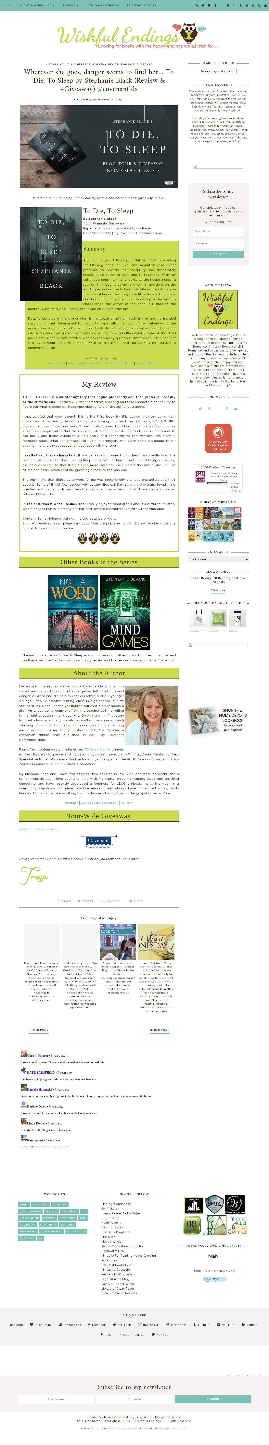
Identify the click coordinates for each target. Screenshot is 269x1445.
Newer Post (39, 1030)
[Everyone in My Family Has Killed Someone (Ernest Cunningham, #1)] (237, 517)
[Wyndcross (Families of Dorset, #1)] (222, 529)
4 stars (52, 64)
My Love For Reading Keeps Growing (128, 1255)
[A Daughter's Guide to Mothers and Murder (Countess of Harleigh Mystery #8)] (191, 541)
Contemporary (30, 1211)
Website (72, 803)
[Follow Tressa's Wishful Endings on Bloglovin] (214, 1281)
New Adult (67, 1218)
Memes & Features (101, 5)
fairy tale (27, 1238)
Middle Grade (29, 1218)
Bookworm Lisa (112, 1250)
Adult (64, 64)
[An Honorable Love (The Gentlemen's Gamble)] (222, 517)
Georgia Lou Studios (173, 1428)
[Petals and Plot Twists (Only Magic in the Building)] (214, 541)
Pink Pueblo (144, 1417)
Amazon (74, 363)
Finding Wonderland (116, 1204)
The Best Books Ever (116, 1265)
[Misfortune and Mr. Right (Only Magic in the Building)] (207, 541)
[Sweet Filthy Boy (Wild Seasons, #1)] (199, 517)
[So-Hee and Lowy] (199, 538)
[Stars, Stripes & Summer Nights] (214, 517)
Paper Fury (109, 1260)
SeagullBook (147, 363)
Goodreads (56, 363)
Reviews (69, 5)
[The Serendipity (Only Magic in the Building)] (222, 541)
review (113, 64)
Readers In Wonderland (118, 1274)
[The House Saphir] (191, 529)
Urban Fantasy (51, 1231)
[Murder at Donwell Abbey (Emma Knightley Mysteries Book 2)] (199, 529)
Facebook (110, 803)
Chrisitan (60, 1205)
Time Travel (28, 1231)
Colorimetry (110, 1218)
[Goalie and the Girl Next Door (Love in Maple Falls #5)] (207, 529)
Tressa (213, 472)
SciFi (83, 1218)
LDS (84, 1211)
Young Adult (76, 1231)
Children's (40, 1205)
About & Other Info (36, 5)
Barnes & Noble (96, 363)
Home (8, 5)
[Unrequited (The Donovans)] (214, 529)
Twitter (127, 803)
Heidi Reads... (111, 1222)
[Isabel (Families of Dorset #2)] (230, 529)
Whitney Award (97, 749)
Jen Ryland (109, 1208)
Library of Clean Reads (118, 1288)
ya (40, 1238)
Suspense (144, 64)
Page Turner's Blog (115, 1279)
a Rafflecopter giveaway (38, 829)
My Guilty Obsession (116, 1269)
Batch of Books (112, 1227)
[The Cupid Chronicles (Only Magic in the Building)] (230, 541)
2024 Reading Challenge (218, 467)
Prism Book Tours (142, 5)
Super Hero (48, 1225)
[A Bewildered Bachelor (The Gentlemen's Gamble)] (230, 517)
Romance (128, 64)
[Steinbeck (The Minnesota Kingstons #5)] (237, 529)
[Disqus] (99, 1098)
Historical (69, 1211)
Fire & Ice (108, 1236)
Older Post (160, 1030)
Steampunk (28, 1225)
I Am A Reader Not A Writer (121, 1213)
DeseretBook (122, 363)
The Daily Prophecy (115, 1232)
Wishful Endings (120, 1428)
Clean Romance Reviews (119, 1293)
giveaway (99, 64)
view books (235, 490)
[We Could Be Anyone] (207, 517)
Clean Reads (81, 64)
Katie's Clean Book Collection (123, 1246)
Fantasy (51, 1211)
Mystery (49, 1218)
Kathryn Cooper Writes (118, 1283)
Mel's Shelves (111, 1241)
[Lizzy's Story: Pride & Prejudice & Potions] (191, 517)
